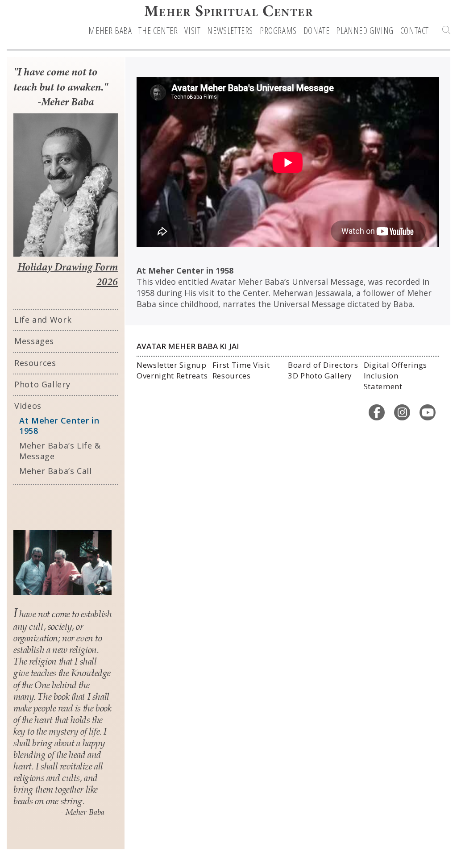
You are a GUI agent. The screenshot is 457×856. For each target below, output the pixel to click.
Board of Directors (323, 365)
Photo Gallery (42, 384)
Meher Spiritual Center (228, 12)
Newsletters (230, 30)
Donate (316, 30)
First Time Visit (241, 365)
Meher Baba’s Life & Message (60, 450)
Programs (278, 30)
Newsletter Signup (172, 365)
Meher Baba (110, 30)
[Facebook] (377, 412)
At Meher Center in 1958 (59, 426)
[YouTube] (428, 412)
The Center (158, 30)
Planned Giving (364, 30)
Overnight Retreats (172, 375)
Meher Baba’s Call (55, 471)
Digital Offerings (396, 365)
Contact (414, 30)
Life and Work (42, 319)
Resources (35, 362)
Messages (34, 341)
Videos (28, 405)
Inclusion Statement (383, 380)
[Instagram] (402, 412)
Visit (192, 30)
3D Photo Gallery (320, 375)
